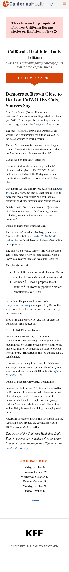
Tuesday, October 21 (34, 481)
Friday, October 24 (34, 467)
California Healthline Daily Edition (34, 54)
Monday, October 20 (34, 486)
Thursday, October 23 (34, 472)
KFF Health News (40, 31)
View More (34, 500)
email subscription (17, 448)
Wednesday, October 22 (34, 477)
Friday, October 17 (34, 491)
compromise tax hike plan (20, 305)
